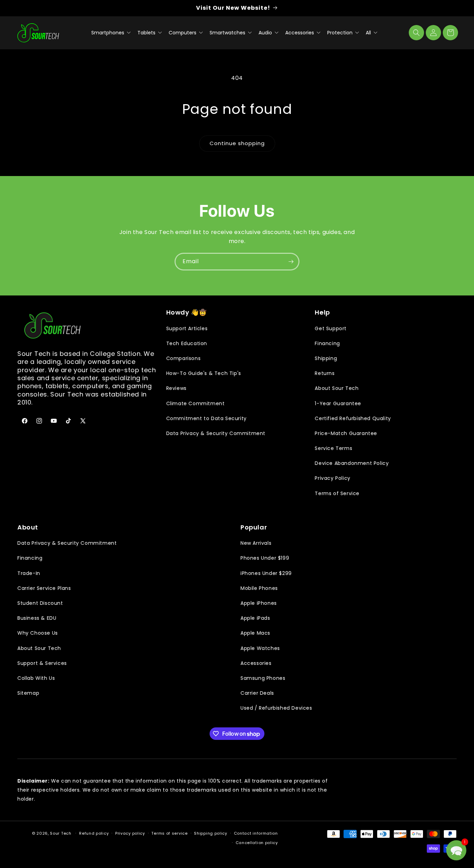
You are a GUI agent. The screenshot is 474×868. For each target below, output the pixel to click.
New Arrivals (255, 543)
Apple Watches (260, 648)
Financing (327, 343)
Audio (266, 32)
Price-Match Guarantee (346, 433)
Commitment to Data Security (206, 418)
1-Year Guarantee (338, 403)
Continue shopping (237, 143)
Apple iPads (255, 618)
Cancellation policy (257, 842)
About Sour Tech (336, 388)
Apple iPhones (258, 603)
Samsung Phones (262, 678)
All (369, 32)
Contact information (256, 833)
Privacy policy (130, 833)
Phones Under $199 (264, 557)
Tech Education (186, 343)
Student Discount (40, 603)
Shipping (326, 358)
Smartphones (108, 32)
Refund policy (94, 833)
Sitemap (28, 693)
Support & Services (42, 663)
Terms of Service (337, 493)
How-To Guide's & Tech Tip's (203, 373)
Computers (183, 32)
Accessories (300, 32)
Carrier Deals (257, 693)
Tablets (147, 32)
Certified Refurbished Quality (353, 418)
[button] (416, 32)
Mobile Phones (259, 588)
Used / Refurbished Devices (276, 707)
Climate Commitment (195, 403)
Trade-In (28, 573)
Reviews (176, 388)
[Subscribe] (290, 261)
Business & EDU (36, 618)
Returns (325, 373)
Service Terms (333, 448)
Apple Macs (255, 632)
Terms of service (169, 833)
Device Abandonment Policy (352, 463)
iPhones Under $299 (266, 573)
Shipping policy (210, 833)
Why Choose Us (37, 632)
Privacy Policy (332, 478)
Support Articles (187, 328)
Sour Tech (60, 833)
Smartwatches (228, 32)
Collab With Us (36, 678)
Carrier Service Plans (44, 588)
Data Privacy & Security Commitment (215, 433)
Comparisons (183, 358)
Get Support (331, 328)
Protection (340, 32)
